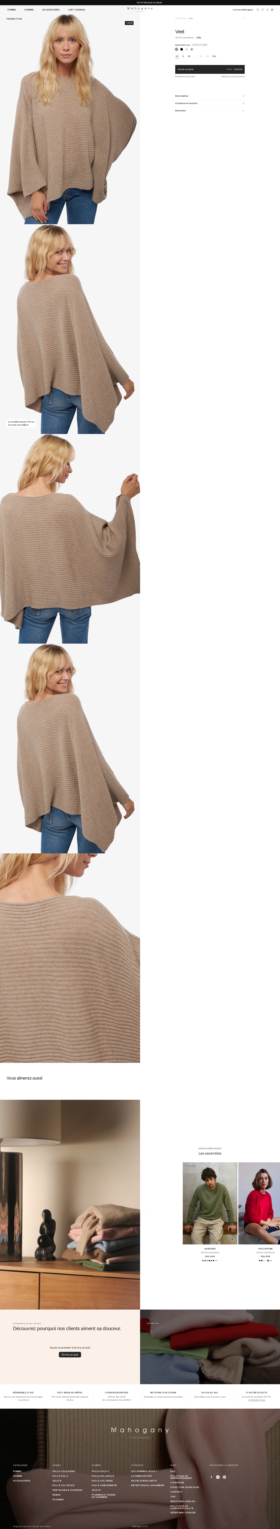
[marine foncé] (213, 1260)
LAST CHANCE (76, 9)
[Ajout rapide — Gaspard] (232, 1239)
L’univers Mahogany (243, 9)
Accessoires (51, 9)
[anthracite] (205, 1260)
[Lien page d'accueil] (140, 9)
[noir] (181, 49)
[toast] (191, 49)
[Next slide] (270, 1212)
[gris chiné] (207, 1260)
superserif (26, 1526)
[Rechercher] (257, 9)
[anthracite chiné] (211, 1260)
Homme (29, 9)
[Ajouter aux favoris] (243, 18)
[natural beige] (264, 1260)
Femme (12, 9)
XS (177, 56)
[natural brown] (176, 49)
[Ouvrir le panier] (272, 9)
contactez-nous (256, 1400)
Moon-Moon (45, 1526)
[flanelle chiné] (186, 49)
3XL (214, 56)
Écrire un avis (70, 1354)
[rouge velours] (203, 1260)
